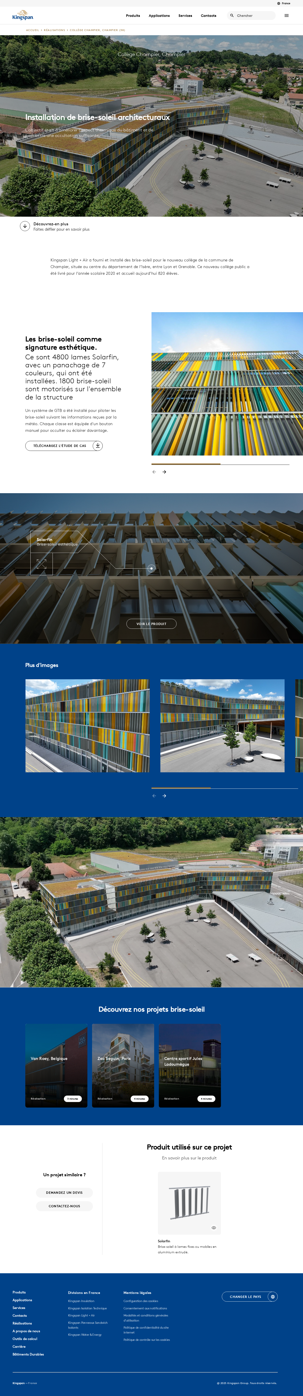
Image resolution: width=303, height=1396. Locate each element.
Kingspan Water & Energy (84, 1335)
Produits (133, 15)
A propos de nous (26, 1331)
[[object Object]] (189, 1203)
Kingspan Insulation (81, 1301)
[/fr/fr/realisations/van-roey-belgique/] (56, 1066)
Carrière (19, 1346)
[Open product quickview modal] (214, 1227)
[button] (286, 15)
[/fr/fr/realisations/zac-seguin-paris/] (123, 1066)
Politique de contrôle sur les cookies (147, 1340)
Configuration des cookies (141, 1301)
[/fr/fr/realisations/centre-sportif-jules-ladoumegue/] (190, 1066)
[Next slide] (164, 472)
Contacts (208, 15)
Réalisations (22, 1323)
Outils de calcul (25, 1339)
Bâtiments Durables (28, 1354)
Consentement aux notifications (145, 1308)
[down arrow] (25, 226)
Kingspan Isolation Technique (87, 1308)
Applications (159, 15)
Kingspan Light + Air (81, 1315)
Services (185, 15)
